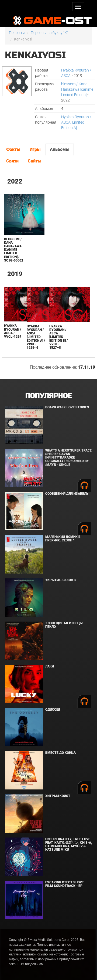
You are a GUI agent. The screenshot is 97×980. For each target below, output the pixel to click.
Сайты (34, 161)
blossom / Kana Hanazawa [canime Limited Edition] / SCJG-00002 (13, 249)
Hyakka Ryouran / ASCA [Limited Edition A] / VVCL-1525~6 (36, 337)
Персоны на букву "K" (49, 32)
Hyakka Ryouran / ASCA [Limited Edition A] (76, 122)
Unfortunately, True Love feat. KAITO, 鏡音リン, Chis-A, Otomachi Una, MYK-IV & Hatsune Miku (68, 844)
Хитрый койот (57, 796)
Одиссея (52, 709)
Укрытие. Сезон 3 (60, 580)
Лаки (49, 666)
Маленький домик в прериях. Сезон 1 (63, 538)
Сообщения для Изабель (66, 494)
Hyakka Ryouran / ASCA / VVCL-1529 (12, 331)
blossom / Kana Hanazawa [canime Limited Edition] (77, 89)
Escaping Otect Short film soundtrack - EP (64, 884)
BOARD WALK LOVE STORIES (67, 407)
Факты (13, 149)
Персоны (17, 32)
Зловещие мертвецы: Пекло (64, 625)
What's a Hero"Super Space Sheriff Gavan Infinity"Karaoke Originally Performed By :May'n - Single (68, 458)
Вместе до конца (60, 753)
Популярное (48, 396)
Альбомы (60, 149)
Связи (12, 161)
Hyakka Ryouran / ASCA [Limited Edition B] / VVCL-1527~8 (58, 337)
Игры (35, 149)
